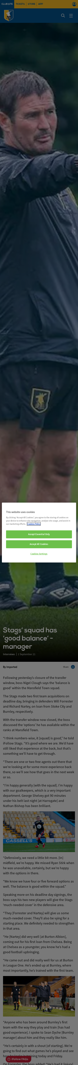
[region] (39, 533)
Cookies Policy (33, 523)
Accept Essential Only (39, 534)
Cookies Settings (39, 553)
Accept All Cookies (39, 544)
